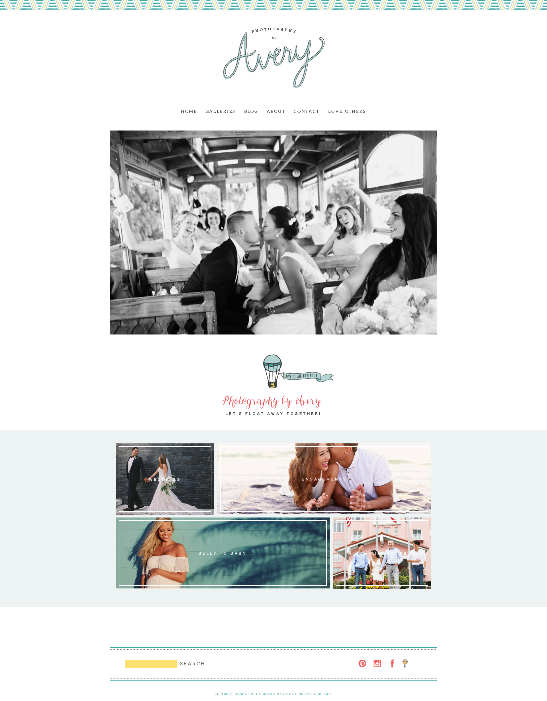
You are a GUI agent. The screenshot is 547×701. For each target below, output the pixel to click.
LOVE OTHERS (347, 111)
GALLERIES (221, 111)
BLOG (251, 111)
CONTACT (307, 111)
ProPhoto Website (315, 694)
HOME (189, 111)
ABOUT (276, 111)
